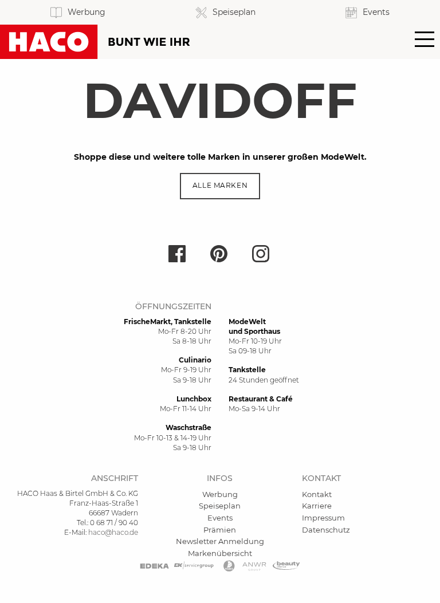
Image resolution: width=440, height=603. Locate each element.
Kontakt (317, 494)
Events (220, 517)
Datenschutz (326, 529)
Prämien (219, 529)
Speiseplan (220, 505)
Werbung (220, 494)
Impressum (323, 517)
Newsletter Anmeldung (220, 541)
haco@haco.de (113, 532)
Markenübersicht (220, 553)
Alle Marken (219, 186)
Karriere (317, 505)
